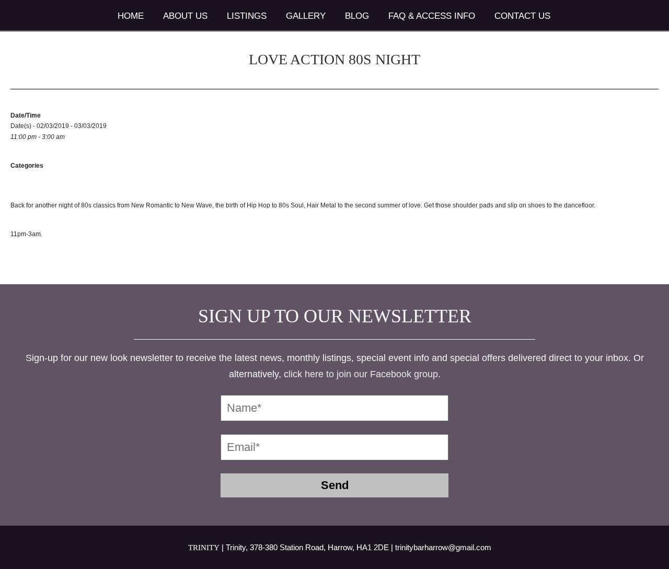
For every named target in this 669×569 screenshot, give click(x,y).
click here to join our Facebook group (361, 374)
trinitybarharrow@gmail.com (443, 547)
